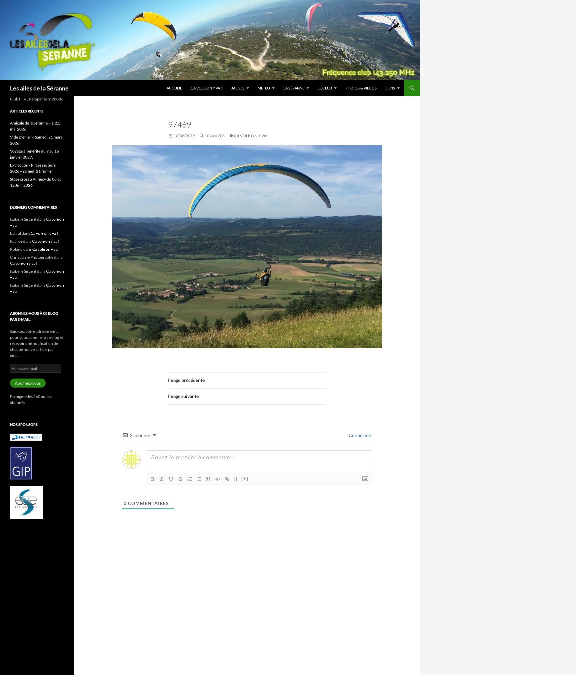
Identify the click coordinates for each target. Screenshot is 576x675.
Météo (264, 88)
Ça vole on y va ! (206, 88)
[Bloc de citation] (208, 479)
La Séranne (293, 88)
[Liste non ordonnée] (199, 479)
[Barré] (180, 479)
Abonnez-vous (28, 383)
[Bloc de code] (217, 479)
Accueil (174, 88)
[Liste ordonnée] (189, 479)
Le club (325, 88)
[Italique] (161, 479)
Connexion (359, 435)
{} (235, 478)
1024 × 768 (215, 135)
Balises (237, 88)
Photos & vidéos (361, 88)
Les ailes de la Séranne (39, 88)
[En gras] (152, 479)
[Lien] (227, 479)
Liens (390, 88)
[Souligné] (171, 479)
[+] (245, 478)
